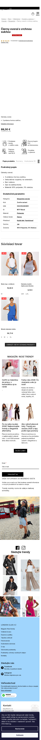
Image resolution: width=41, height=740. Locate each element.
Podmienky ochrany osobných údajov (13, 653)
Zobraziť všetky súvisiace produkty (20, 344)
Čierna (19, 217)
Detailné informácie (7, 124)
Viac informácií (6, 690)
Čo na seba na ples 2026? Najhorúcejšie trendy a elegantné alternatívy (10, 427)
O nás (3, 647)
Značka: (4, 42)
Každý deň (20, 220)
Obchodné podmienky (8, 650)
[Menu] (38, 13)
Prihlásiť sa (13, 474)
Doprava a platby (6, 635)
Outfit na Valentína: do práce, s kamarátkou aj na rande (10, 383)
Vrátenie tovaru (6, 632)
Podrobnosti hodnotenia (26, 40)
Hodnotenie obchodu (8, 644)
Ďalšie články (20, 451)
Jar (18, 224)
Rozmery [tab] (19, 161)
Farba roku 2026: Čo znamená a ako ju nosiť (30, 382)
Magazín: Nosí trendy (8, 629)
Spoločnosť (29, 220)
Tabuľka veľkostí (6, 638)
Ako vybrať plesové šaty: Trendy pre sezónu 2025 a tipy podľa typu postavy (29, 427)
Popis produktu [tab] (9, 161)
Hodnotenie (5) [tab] (30, 161)
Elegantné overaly (23, 199)
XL (11, 337)
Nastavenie (19, 729)
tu (10, 724)
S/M (22, 294)
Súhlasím (19, 735)
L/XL (27, 294)
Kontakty (4, 655)
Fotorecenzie (5, 641)
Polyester (20, 213)
